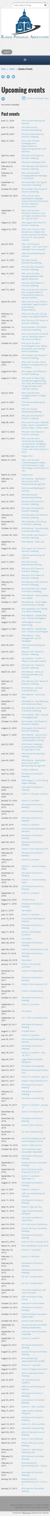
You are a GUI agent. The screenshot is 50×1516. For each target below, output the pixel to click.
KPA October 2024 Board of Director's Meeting (34, 356)
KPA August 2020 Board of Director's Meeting (34, 729)
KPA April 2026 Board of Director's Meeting (33, 156)
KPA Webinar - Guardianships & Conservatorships (35, 529)
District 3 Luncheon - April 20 (35, 1076)
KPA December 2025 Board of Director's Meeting (34, 183)
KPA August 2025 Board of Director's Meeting (34, 223)
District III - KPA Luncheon (33, 1424)
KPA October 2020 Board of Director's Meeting (34, 722)
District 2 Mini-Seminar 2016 (35, 1241)
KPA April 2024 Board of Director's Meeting (33, 433)
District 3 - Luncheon (31, 1249)
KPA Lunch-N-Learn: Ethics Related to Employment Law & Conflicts (34, 365)
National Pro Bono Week (33, 1303)
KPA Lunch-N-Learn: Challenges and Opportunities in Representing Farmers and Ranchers (34, 146)
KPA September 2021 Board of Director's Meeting (34, 610)
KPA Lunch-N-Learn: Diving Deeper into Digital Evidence (34, 315)
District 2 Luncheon (30, 800)
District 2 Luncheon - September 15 (31, 1177)
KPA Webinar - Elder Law (33, 541)
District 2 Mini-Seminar (32, 1438)
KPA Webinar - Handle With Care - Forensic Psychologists (35, 630)
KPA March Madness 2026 (34, 162)
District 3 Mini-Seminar (32, 1125)
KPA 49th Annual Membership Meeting (31, 128)
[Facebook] (3, 76)
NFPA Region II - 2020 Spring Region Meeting (35, 781)
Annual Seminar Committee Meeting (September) (34, 1326)
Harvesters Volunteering (33, 1066)
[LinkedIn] (13, 76)
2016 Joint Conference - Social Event (32, 1219)
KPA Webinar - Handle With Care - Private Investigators (34, 616)
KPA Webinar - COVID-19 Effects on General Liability (34, 659)
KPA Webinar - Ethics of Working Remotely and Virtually (32, 674)
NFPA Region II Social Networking (31, 623)
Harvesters (26, 910)
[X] (8, 76)
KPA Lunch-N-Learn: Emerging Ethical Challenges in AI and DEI (34, 176)
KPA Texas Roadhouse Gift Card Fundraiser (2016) (33, 1139)
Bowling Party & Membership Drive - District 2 (34, 1466)
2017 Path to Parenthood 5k (35, 1017)
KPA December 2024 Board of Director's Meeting (34, 328)
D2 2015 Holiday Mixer (32, 1283)
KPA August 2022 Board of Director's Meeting (34, 549)
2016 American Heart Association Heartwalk (32, 1150)
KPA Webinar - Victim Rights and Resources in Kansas (34, 603)
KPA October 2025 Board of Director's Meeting (34, 190)
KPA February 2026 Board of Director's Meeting (35, 167)
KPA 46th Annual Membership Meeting (31, 496)
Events (11, 68)
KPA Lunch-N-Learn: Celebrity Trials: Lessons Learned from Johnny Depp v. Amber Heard (35, 425)
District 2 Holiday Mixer (32, 811)
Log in (7, 51)
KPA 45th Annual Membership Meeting (31, 563)
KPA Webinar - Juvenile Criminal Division (32, 689)
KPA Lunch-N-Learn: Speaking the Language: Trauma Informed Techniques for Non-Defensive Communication (35, 201)
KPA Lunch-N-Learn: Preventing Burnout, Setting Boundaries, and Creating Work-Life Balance (34, 347)
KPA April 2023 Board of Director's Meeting (33, 509)
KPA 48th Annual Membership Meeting (31, 261)
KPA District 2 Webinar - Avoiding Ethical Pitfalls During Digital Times (32, 747)
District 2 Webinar (30, 769)
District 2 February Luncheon (35, 793)
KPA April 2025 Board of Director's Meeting (33, 284)
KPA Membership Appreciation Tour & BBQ (33, 1359)
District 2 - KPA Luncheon (33, 1406)
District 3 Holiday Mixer (32, 970)
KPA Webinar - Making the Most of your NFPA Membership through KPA (33, 481)
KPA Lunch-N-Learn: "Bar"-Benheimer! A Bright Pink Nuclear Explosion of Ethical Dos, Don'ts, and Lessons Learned (34, 234)
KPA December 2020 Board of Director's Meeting (34, 709)
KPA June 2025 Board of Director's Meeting (33, 268)
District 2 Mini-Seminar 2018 (35, 949)
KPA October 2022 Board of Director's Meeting (34, 536)
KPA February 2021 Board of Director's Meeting (35, 682)
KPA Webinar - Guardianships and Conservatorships (35, 702)
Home (3, 68)
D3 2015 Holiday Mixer (32, 1276)
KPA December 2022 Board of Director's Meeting (34, 523)
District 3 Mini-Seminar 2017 (35, 984)
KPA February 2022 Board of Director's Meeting (35, 583)
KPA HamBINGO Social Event (35, 1245)
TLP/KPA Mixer (28, 899)
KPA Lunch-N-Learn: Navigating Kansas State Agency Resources (32, 276)
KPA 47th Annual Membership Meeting (31, 410)
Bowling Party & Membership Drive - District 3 (34, 1482)
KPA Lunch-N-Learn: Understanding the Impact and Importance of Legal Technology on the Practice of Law (35, 465)
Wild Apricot (26, 1513)
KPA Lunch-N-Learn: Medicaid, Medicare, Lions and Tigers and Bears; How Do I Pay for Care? (34, 214)
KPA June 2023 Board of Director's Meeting (33, 502)
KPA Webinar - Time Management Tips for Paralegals (31, 638)
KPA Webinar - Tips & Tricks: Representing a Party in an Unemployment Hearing (34, 737)
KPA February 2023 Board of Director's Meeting (35, 516)
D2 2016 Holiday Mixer (32, 1131)
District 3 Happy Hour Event (34, 1369)
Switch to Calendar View (38, 98)
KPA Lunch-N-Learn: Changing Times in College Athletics (34, 395)
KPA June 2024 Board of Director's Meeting (33, 417)
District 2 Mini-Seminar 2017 (35, 1080)
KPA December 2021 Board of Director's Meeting (34, 590)
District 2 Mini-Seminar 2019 (35, 848)
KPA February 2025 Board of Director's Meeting (35, 321)
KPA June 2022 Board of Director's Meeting (33, 569)
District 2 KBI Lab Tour (32, 1145)
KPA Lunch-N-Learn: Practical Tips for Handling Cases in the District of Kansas (35, 336)
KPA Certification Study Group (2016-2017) (32, 1170)
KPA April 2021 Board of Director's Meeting (33, 666)
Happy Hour (27, 455)
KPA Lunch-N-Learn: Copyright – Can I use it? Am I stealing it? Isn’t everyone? (35, 247)
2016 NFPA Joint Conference (34, 1224)
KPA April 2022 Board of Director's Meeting (33, 576)
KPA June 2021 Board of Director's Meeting (33, 653)
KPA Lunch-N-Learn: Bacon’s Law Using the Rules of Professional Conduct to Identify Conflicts (34, 293)
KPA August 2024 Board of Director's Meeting (34, 372)
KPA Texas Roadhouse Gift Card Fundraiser (33, 1291)
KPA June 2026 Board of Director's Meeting (33, 135)
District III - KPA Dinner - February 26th (33, 1451)
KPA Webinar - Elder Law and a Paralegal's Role (35, 716)
